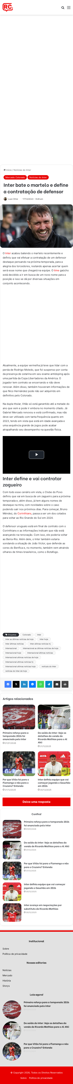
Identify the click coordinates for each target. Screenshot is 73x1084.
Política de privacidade (15, 954)
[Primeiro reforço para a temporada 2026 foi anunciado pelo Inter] (19, 717)
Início (9, 170)
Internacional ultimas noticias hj (19, 662)
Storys (6, 985)
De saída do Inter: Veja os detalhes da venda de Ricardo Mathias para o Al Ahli (52, 737)
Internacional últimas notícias (40, 653)
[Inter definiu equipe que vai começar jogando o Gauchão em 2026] (54, 763)
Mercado (7, 975)
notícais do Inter (49, 666)
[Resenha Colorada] (8, 7)
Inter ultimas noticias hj (40, 644)
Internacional (11, 648)
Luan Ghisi (13, 199)
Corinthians (24, 513)
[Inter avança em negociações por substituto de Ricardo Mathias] (12, 912)
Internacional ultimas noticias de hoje (21, 657)
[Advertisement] (36, 52)
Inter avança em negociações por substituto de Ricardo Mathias (43, 906)
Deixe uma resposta (36, 801)
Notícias (7, 970)
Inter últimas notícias (14, 644)
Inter (8, 253)
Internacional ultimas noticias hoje (20, 666)
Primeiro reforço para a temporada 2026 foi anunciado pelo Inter (16, 736)
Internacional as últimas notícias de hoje (40, 648)
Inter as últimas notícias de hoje (19, 639)
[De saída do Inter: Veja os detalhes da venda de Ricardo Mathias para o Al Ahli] (54, 717)
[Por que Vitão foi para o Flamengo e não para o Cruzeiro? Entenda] (19, 763)
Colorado (27, 635)
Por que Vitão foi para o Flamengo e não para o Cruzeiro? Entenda (16, 782)
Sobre (6, 948)
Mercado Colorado (15, 177)
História (7, 980)
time (56, 270)
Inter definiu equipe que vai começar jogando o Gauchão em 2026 (54, 782)
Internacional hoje (13, 653)
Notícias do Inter (22, 170)
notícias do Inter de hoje (16, 671)
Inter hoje (44, 639)
